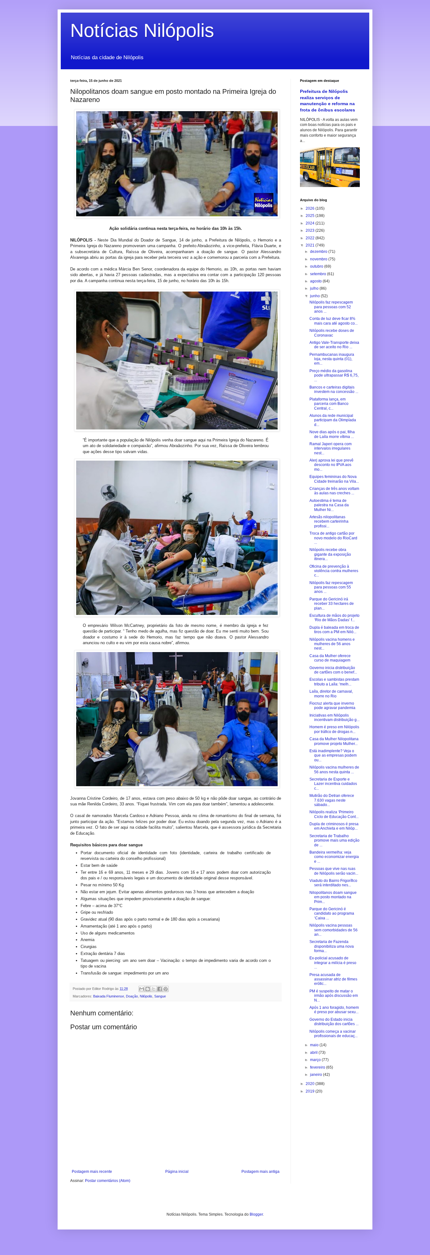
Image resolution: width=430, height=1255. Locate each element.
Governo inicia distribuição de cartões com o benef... (333, 670)
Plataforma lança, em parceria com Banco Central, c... (328, 404)
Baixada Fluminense (108, 996)
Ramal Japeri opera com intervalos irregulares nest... (330, 448)
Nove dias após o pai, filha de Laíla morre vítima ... (332, 434)
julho (315, 288)
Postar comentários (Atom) (107, 1180)
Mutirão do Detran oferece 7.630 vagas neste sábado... (331, 800)
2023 (310, 230)
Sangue (160, 996)
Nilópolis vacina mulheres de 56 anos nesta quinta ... (334, 769)
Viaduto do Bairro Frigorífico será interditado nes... (333, 882)
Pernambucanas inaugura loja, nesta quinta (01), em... (331, 359)
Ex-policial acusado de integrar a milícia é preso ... (332, 962)
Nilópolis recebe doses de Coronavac (331, 332)
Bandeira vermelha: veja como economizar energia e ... (334, 857)
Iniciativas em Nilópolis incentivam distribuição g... (334, 717)
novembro (319, 259)
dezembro (319, 251)
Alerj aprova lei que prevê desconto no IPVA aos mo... (331, 465)
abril (314, 1052)
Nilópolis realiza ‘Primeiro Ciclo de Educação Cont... (334, 814)
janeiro (316, 1074)
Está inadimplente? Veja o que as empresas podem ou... (333, 755)
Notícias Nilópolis (142, 30)
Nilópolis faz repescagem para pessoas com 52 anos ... (331, 307)
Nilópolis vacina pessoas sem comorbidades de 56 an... (333, 930)
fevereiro (318, 1067)
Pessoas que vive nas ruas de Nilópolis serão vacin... (333, 870)
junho (315, 296)
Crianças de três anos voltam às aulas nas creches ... (334, 490)
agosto (316, 281)
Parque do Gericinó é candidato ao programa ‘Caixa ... (331, 913)
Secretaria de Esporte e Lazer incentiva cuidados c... (333, 784)
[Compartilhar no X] (153, 989)
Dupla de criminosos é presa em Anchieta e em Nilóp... (334, 826)
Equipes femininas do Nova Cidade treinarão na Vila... (334, 478)
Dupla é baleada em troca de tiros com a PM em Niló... (334, 629)
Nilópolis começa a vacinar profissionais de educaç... (333, 1033)
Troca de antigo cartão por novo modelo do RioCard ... (333, 538)
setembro (318, 274)
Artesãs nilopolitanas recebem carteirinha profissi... (328, 521)
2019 (310, 1091)
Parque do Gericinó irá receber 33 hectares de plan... (331, 603)
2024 (310, 223)
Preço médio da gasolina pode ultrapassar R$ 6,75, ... (334, 375)
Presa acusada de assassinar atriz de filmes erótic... (333, 979)
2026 (310, 208)
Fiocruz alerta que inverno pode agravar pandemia (332, 705)
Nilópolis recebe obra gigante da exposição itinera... (330, 554)
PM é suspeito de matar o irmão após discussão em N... (333, 995)
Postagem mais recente (92, 1171)
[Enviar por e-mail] (142, 989)
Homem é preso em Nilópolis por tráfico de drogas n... (334, 729)
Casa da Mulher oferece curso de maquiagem (330, 658)
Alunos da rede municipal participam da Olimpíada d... (332, 420)
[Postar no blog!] (147, 989)
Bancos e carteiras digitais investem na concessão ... (333, 389)
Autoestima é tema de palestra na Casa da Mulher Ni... (329, 505)
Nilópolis (146, 996)
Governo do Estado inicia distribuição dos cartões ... (334, 1021)
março (316, 1060)
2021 (310, 245)
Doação (132, 996)
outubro (317, 266)
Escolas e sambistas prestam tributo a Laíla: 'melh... (334, 681)
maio (315, 1045)
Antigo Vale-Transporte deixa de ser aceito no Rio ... (334, 344)
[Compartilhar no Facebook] (159, 989)
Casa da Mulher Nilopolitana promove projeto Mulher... (334, 741)
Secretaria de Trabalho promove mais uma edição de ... (334, 840)
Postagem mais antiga (260, 1171)
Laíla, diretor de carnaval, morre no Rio (331, 693)
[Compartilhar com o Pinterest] (165, 989)
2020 (310, 1084)
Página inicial (177, 1171)
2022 (310, 238)
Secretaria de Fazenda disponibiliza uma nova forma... (331, 946)
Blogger (256, 1214)
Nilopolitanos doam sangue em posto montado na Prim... (333, 897)
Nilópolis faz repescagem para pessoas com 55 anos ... (331, 587)
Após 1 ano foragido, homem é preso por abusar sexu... (334, 1009)
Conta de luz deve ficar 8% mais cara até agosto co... (333, 320)
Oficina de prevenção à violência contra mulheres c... (333, 571)
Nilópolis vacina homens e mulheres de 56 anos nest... (332, 644)
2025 (310, 215)
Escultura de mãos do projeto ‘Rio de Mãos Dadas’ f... (334, 617)
